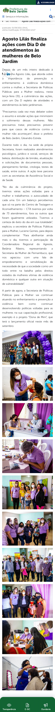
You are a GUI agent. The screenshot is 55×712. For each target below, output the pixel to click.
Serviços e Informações (17, 17)
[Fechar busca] (51, 17)
